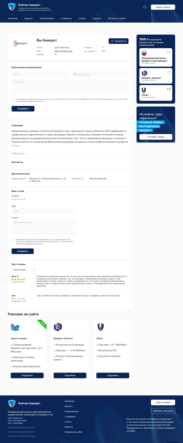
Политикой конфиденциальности (30, 101)
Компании (12, 18)
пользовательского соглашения (47, 99)
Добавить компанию (163, 411)
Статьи (82, 18)
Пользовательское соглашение (21, 428)
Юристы (29, 18)
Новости (97, 18)
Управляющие (47, 18)
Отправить (23, 108)
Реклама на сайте (116, 18)
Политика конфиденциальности (21, 432)
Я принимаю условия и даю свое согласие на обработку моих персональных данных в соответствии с (71, 100)
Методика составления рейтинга (21, 436)
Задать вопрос (163, 7)
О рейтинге (66, 18)
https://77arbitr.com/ (63, 51)
